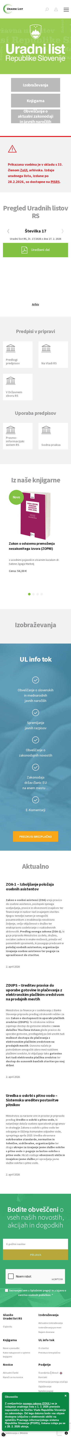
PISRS (55, 181)
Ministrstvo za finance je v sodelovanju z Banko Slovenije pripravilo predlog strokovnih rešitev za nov (35, 1014)
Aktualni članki (10, 1372)
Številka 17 (35, 231)
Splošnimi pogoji (40, 1290)
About (55, 1372)
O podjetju (44, 1372)
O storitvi (43, 1348)
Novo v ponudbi (11, 1348)
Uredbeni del (40, 249)
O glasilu (7, 1326)
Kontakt (42, 1377)
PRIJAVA (35, 1255)
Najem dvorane (46, 1332)
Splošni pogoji (45, 1390)
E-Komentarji (35, 810)
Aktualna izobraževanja (50, 1322)
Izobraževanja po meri (49, 1327)
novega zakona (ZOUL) (36, 1403)
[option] (35, 85)
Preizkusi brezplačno (35, 836)
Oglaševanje (44, 1386)
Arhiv (35, 304)
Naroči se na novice (13, 1377)
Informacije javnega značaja (53, 1381)
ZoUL (24, 170)
